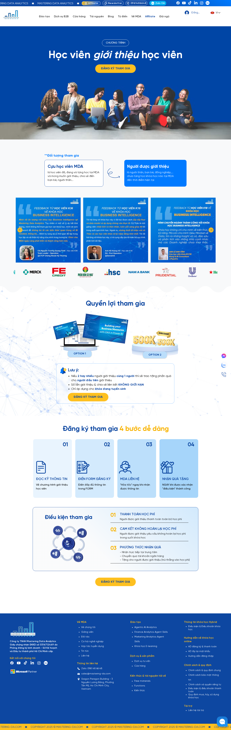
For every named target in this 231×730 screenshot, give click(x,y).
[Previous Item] (19, 230)
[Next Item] (211, 230)
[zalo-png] (207, 3)
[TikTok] (190, 3)
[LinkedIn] (196, 3)
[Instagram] (202, 3)
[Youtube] (184, 3)
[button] (44, 16)
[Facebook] (178, 3)
